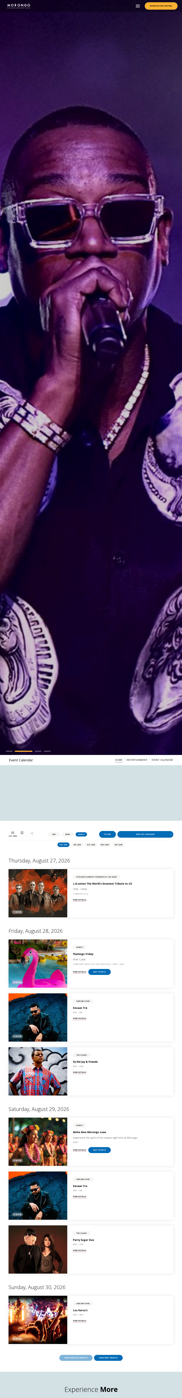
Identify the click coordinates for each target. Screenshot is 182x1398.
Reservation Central (161, 6)
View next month (108, 1358)
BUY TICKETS (99, 972)
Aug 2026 (63, 845)
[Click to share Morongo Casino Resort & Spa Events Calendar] (32, 834)
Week (67, 834)
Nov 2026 (105, 845)
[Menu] (137, 6)
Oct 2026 (91, 845)
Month (81, 834)
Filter (107, 834)
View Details (79, 900)
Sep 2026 (77, 845)
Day (54, 834)
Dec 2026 (118, 845)
